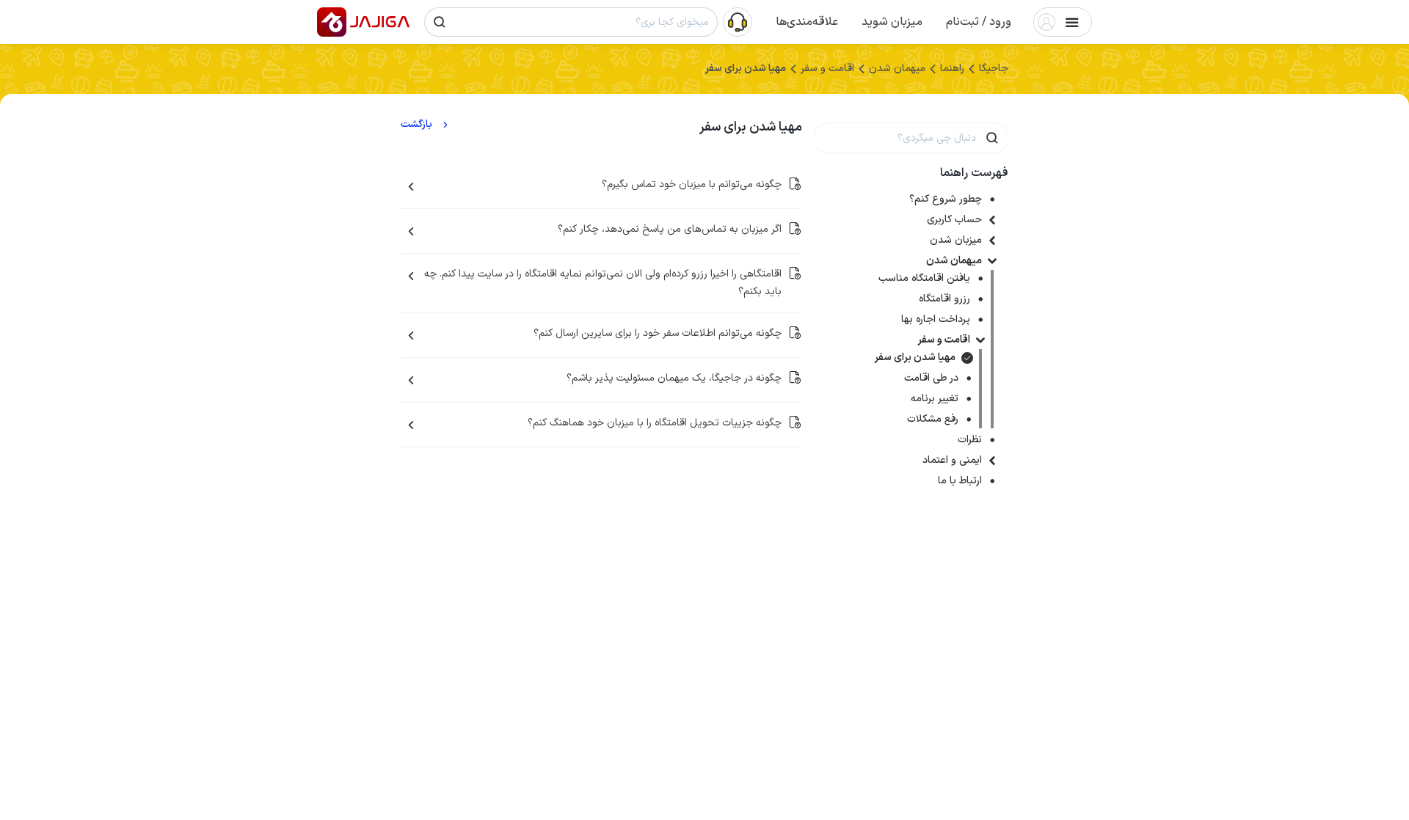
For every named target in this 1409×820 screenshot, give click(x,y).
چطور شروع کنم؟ (945, 199)
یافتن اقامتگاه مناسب (924, 278)
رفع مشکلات (932, 419)
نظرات (970, 439)
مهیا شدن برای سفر (914, 357)
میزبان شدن (956, 240)
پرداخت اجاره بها (935, 319)
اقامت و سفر (943, 340)
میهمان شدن (954, 260)
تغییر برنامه (934, 398)
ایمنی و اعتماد (952, 460)
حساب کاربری (954, 219)
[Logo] (331, 22)
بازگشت (416, 124)
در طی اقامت (931, 378)
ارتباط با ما (960, 480)
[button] (978, 22)
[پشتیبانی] (737, 21)
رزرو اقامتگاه (944, 299)
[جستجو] (439, 22)
